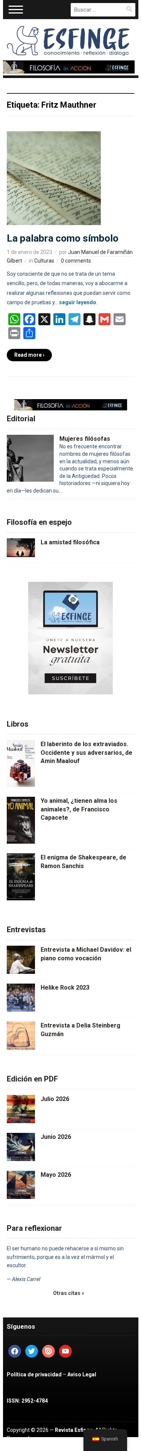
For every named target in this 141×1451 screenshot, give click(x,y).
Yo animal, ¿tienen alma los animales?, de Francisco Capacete (79, 809)
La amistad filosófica (70, 542)
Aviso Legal (81, 1374)
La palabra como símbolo (62, 238)
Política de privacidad (34, 1374)
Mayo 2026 (56, 1174)
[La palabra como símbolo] (54, 178)
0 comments (76, 261)
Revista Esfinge (74, 1430)
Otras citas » (68, 1293)
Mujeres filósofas (84, 438)
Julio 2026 (55, 1099)
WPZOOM (49, 1447)
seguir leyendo (77, 302)
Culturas (44, 261)
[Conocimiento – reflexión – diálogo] (69, 39)
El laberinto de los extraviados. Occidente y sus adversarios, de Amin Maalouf (86, 753)
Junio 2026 (56, 1136)
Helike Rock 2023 (65, 987)
